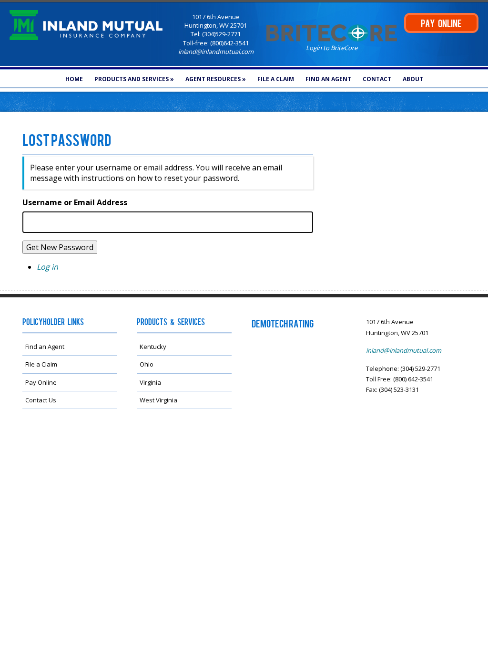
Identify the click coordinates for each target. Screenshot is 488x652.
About (413, 79)
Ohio (146, 364)
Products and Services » (134, 79)
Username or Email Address (74, 202)
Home (74, 79)
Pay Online (41, 382)
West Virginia (158, 400)
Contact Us (40, 400)
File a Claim (275, 79)
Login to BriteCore (331, 47)
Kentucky (153, 346)
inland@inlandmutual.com (216, 51)
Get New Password (59, 247)
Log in (47, 267)
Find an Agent (328, 79)
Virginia (150, 382)
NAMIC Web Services (179, 445)
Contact (377, 79)
